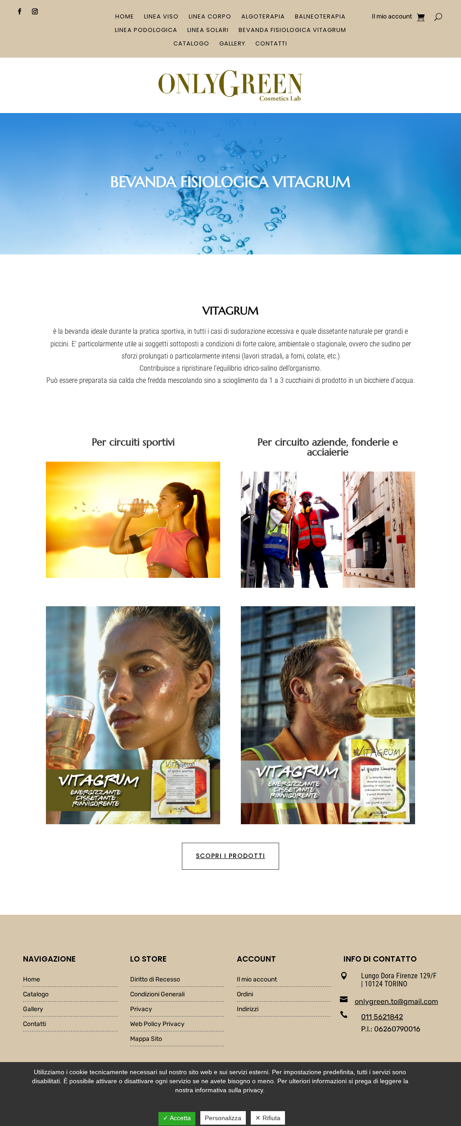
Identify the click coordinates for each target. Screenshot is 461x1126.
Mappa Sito (146, 1039)
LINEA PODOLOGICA (146, 30)
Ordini (245, 994)
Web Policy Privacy (157, 1024)
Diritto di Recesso (155, 979)
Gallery (232, 44)
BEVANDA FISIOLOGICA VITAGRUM (292, 30)
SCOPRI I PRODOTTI (230, 855)
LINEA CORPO (210, 17)
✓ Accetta (177, 1117)
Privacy (141, 1009)
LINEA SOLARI (208, 30)
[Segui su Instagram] (35, 12)
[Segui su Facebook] (20, 12)
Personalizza (223, 1117)
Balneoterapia (320, 17)
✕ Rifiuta (267, 1117)
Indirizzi (247, 1009)
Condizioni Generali (157, 994)
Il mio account (392, 17)
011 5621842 (382, 1016)
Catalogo (191, 44)
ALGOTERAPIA (263, 17)
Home (124, 17)
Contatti (271, 44)
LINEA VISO (161, 17)
